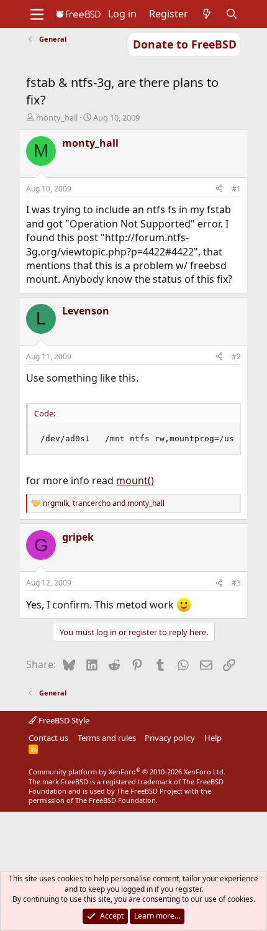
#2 (236, 356)
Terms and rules (107, 737)
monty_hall (57, 117)
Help (213, 737)
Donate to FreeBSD (185, 44)
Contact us (48, 737)
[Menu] (37, 14)
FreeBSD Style (63, 720)
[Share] (219, 189)
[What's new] (207, 13)
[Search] (232, 13)
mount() (135, 480)
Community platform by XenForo (127, 771)
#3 (236, 582)
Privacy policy (170, 737)
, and (104, 503)
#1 (236, 188)
